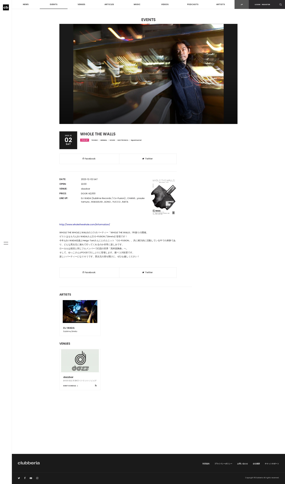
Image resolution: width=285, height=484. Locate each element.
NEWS (26, 4)
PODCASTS (192, 4)
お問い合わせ (242, 463)
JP (242, 4)
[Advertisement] (148, 428)
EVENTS (53, 4)
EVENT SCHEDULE (69, 386)
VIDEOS (165, 4)
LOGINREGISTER (262, 4)
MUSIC (137, 4)
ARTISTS (220, 4)
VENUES (81, 4)
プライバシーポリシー (223, 463)
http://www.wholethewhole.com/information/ (84, 224)
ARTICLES (109, 4)
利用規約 (206, 463)
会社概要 (256, 463)
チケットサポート (272, 463)
